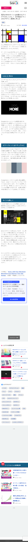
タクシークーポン (6, 395)
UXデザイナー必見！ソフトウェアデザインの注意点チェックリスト (20, 363)
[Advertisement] (14, 320)
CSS (24, 408)
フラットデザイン (6, 405)
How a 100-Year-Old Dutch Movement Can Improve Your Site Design (13, 273)
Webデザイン (5, 408)
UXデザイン (16, 401)
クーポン (4, 388)
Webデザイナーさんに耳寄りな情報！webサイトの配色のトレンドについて (20, 352)
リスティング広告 (15, 412)
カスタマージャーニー (13, 398)
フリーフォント (6, 422)
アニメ (4, 391)
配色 (3, 22)
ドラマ (10, 391)
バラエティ (17, 391)
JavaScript (5, 412)
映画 (23, 388)
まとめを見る (14, 299)
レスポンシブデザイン (18, 422)
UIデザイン (16, 405)
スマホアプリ (18, 415)
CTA (3, 398)
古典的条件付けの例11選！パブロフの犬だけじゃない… (20, 473)
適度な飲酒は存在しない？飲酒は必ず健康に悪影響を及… (19, 498)
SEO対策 (13, 418)
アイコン (21, 395)
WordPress (5, 418)
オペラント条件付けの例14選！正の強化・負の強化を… (20, 485)
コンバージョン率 (16, 408)
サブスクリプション (14, 388)
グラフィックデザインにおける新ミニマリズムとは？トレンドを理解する (20, 374)
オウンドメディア (6, 401)
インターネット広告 (7, 415)
